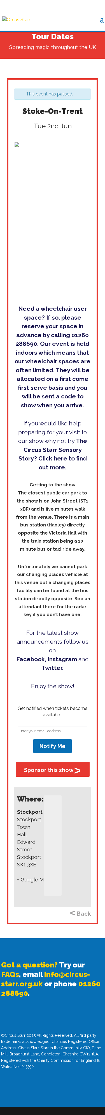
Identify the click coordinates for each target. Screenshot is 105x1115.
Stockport (30, 812)
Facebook (30, 659)
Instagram (62, 659)
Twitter (51, 667)
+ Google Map (33, 880)
